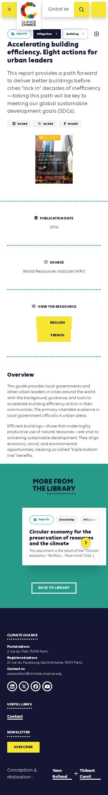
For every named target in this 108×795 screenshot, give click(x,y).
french (57, 335)
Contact (15, 716)
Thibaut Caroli (87, 773)
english (57, 323)
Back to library (54, 588)
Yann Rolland (59, 773)
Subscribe (23, 747)
